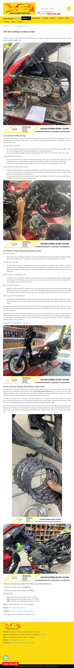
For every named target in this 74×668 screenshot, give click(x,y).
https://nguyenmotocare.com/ (17, 607)
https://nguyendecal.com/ (16, 640)
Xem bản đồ (36, 632)
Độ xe (67, 18)
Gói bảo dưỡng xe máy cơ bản (22, 26)
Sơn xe (45, 18)
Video (13, 22)
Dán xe (52, 18)
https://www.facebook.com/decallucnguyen (22, 611)
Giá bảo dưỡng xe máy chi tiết (20, 323)
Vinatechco (56, 666)
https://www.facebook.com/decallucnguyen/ (22, 642)
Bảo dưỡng (36, 18)
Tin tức (6, 22)
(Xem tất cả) (17, 18)
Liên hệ (19, 22)
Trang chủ (26, 18)
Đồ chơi (61, 18)
